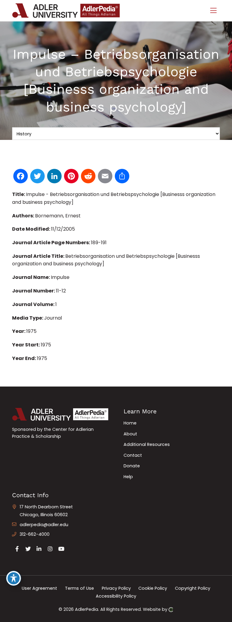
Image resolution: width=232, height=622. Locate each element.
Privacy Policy (116, 588)
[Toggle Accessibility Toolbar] (13, 578)
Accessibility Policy (116, 596)
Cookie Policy (152, 588)
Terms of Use (79, 588)
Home (130, 423)
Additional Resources (147, 444)
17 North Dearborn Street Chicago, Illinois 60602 (46, 511)
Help (128, 477)
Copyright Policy (192, 588)
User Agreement (39, 588)
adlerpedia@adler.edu (44, 525)
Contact (133, 455)
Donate (132, 466)
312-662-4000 (35, 534)
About (130, 434)
